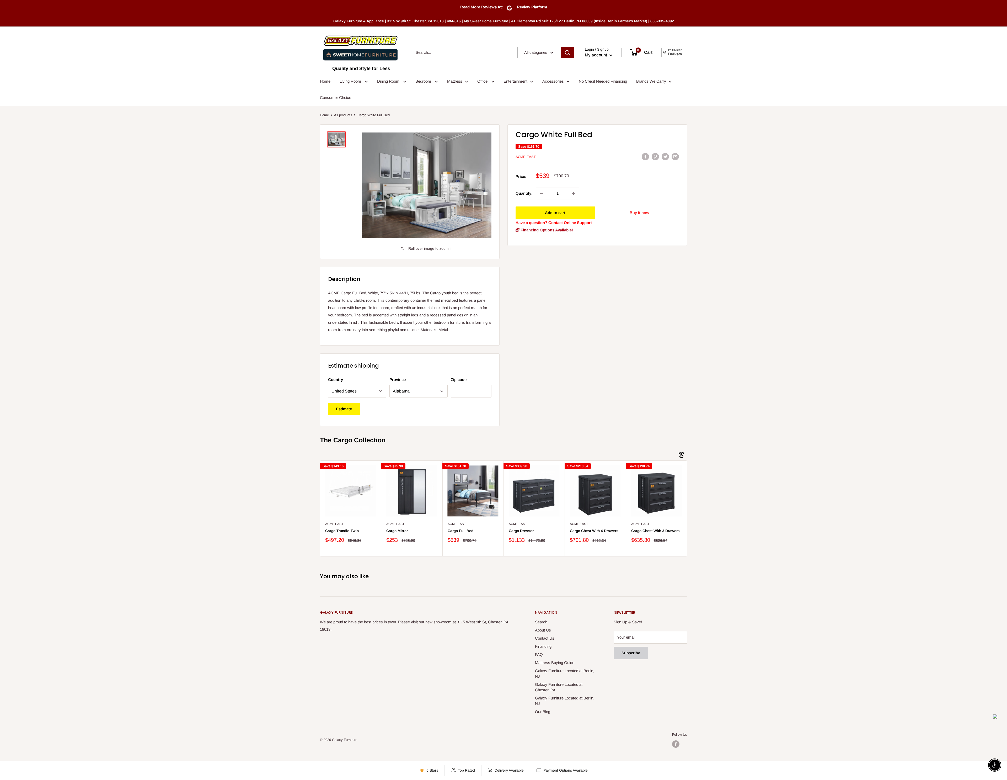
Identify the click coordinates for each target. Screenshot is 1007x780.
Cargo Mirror (397, 531)
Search (541, 622)
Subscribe (631, 653)
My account (596, 55)
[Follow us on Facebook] (675, 744)
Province (397, 379)
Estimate (344, 409)
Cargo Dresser (521, 531)
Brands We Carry (651, 81)
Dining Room (388, 81)
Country (335, 379)
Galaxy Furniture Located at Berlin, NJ (564, 673)
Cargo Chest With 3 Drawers (655, 531)
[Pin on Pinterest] (655, 156)
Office (483, 81)
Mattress (454, 81)
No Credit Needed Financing (603, 81)
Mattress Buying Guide (554, 662)
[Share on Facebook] (645, 156)
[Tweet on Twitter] (665, 156)
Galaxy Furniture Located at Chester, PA (558, 687)
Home (325, 81)
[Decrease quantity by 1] (541, 193)
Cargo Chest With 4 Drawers (594, 531)
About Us (543, 630)
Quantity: (524, 193)
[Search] (567, 52)
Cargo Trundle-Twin (342, 531)
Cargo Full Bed (460, 531)
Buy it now (639, 212)
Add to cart (555, 212)
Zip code (459, 379)
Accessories (553, 81)
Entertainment (515, 81)
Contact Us (544, 638)
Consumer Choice (335, 97)
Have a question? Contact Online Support (554, 222)
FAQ (539, 654)
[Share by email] (675, 156)
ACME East (526, 157)
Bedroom (423, 81)
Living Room (351, 81)
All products (343, 115)
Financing (543, 646)
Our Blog (542, 711)
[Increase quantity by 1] (573, 193)
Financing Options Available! (546, 230)
